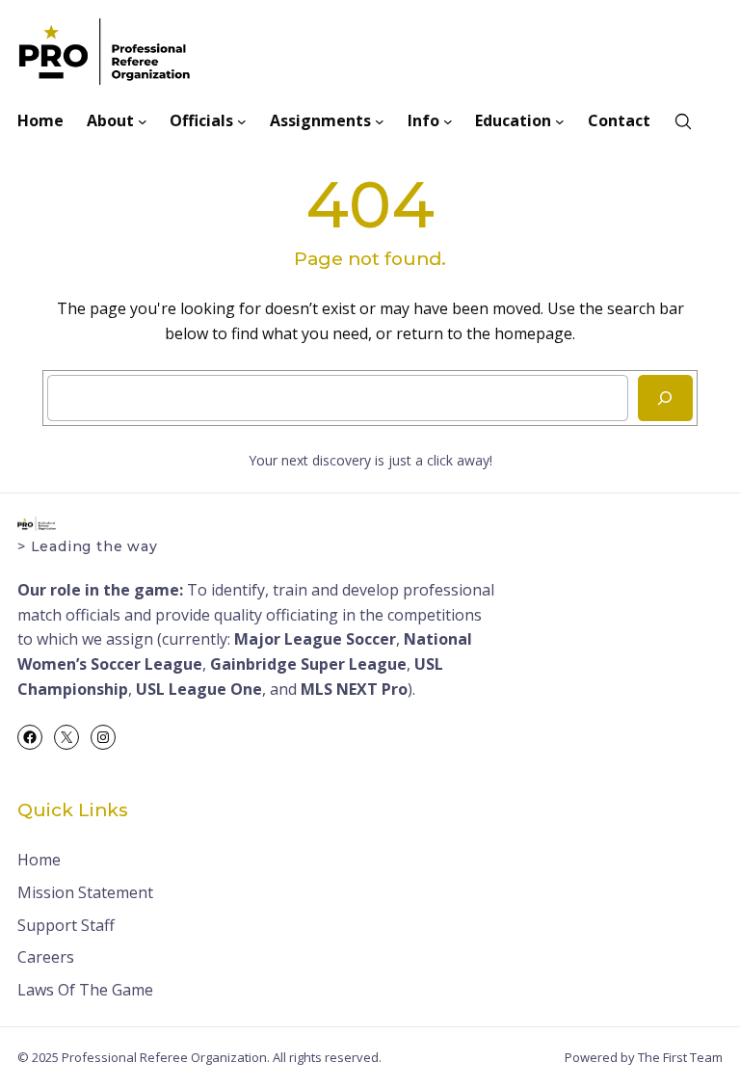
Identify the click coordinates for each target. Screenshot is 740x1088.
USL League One (199, 689)
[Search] (665, 398)
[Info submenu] (448, 121)
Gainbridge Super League (308, 664)
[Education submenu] (560, 121)
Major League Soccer (315, 639)
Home (39, 859)
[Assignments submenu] (379, 121)
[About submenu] (142, 121)
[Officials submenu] (242, 121)
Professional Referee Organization (164, 1057)
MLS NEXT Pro (354, 689)
